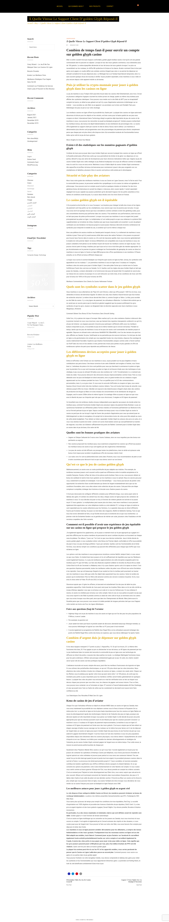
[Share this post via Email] (80, 873)
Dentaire (30, 194)
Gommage (30, 189)
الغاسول (30, 211)
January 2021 (31, 117)
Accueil (30, 23)
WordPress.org (32, 165)
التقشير (29, 206)
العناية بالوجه (31, 217)
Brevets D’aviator (33, 71)
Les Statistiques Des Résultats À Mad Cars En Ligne (84, 696)
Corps (29, 183)
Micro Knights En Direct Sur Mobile (78, 140)
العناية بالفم (31, 214)
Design (36, 255)
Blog (36, 23)
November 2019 (32, 123)
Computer (30, 255)
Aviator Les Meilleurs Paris (36, 75)
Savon (29, 191)
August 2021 (31, 115)
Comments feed (32, 162)
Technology (42, 255)
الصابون (29, 208)
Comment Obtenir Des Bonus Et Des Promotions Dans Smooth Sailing (90, 313)
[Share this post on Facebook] (69, 873)
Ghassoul (30, 186)
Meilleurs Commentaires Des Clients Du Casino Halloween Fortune (89, 281)
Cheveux (30, 180)
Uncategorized (32, 141)
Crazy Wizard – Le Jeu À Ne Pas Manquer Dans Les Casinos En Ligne (35, 324)
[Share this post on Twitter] (73, 873)
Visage (29, 200)
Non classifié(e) (32, 138)
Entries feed (31, 159)
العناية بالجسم (31, 203)
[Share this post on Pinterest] (77, 873)
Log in (29, 156)
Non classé (31, 197)
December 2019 (32, 120)
